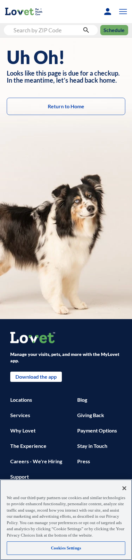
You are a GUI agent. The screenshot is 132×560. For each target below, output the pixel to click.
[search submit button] (86, 30)
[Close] (124, 488)
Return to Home (66, 106)
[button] (121, 11)
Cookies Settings (66, 548)
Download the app (36, 377)
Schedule (114, 30)
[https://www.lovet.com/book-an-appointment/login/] (108, 11)
